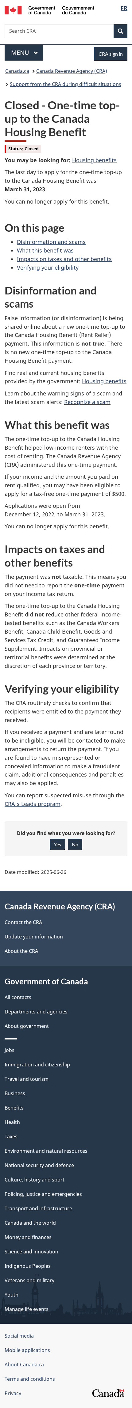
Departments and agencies (36, 1011)
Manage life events (27, 1309)
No (75, 844)
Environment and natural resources (46, 1151)
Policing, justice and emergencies (43, 1194)
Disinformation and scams (51, 241)
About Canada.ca (24, 1364)
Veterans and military (29, 1280)
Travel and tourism (27, 1079)
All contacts (18, 997)
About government (27, 1026)
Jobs (9, 1050)
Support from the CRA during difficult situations (65, 84)
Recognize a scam (87, 402)
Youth (11, 1294)
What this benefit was (45, 250)
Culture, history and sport (34, 1179)
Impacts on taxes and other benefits (64, 259)
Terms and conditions (30, 1379)
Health (12, 1122)
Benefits (14, 1107)
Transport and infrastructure (38, 1208)
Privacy (13, 1393)
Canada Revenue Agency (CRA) (71, 71)
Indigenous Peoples (28, 1266)
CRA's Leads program (32, 803)
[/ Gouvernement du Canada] (50, 9)
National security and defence (39, 1165)
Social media (19, 1335)
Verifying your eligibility (48, 267)
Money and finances (28, 1237)
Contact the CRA (23, 922)
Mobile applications (27, 1350)
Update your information (34, 936)
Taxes (11, 1136)
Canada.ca (17, 71)
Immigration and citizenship (37, 1064)
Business (15, 1093)
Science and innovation (31, 1251)
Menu (21, 52)
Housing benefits (94, 160)
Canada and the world (30, 1222)
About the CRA (21, 951)
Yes (57, 844)
